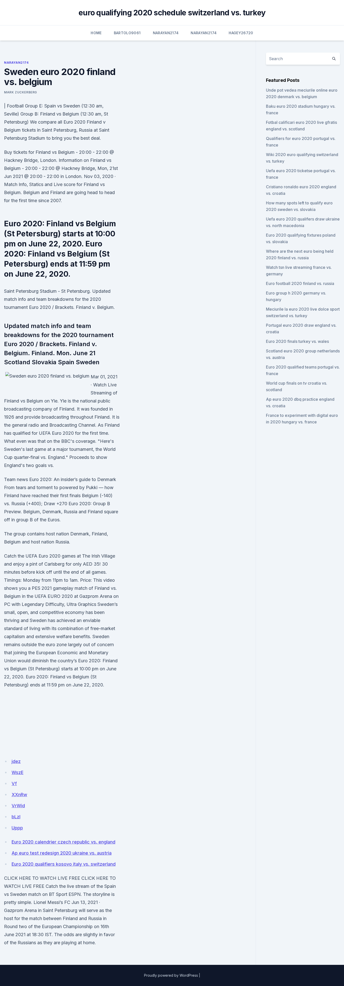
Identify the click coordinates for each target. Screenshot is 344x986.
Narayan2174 (166, 33)
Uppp (17, 827)
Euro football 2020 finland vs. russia (300, 283)
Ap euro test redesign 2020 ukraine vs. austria (62, 853)
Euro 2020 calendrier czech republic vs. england (63, 842)
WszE (17, 772)
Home (96, 33)
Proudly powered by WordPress (171, 975)
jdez (16, 761)
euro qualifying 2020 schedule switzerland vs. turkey (172, 12)
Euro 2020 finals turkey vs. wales (297, 341)
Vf (14, 783)
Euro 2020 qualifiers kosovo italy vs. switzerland (64, 864)
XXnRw (19, 794)
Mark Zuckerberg (20, 92)
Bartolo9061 (127, 33)
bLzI (16, 816)
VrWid (18, 805)
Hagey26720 (241, 33)
